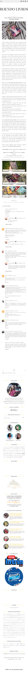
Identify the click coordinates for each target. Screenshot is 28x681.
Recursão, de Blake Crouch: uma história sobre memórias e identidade (16, 522)
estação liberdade (13, 620)
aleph (7, 614)
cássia (8, 645)
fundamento (5, 622)
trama (14, 635)
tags (9, 457)
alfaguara (10, 614)
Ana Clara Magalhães (11, 218)
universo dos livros (19, 635)
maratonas (14, 450)
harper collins (19, 623)
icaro (15, 645)
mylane (23, 645)
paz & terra (5, 630)
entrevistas (10, 448)
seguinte (13, 633)
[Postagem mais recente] (3, 370)
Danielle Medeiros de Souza (9, 228)
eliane (6, 275)
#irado (4, 614)
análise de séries (13, 447)
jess (17, 645)
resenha (22, 202)
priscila (5, 647)
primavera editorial (6, 632)
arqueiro (19, 614)
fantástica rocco (18, 620)
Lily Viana (6, 300)
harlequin (14, 623)
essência (8, 620)
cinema (19, 447)
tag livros (5, 635)
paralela (23, 629)
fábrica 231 (9, 622)
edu (9, 645)
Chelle (6, 250)
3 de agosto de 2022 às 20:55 (11, 275)
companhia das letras (14, 617)
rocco (4, 633)
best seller (21, 615)
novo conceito (9, 629)
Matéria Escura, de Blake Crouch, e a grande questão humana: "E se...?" (16, 530)
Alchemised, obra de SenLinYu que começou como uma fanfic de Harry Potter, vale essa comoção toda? (15, 514)
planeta (23, 630)
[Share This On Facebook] (12, 200)
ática (15, 637)
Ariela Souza (7, 310)
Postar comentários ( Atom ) (10, 372)
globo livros (5, 623)
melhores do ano (20, 450)
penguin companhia (11, 630)
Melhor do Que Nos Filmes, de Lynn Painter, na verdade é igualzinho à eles (16, 545)
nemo (16, 627)
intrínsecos (11, 625)
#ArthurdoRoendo (6, 643)
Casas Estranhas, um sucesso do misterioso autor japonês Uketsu (15, 537)
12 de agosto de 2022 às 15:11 (14, 320)
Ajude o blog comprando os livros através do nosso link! (14, 157)
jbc (14, 625)
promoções (5, 453)
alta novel (14, 614)
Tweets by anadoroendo (14, 607)
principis (12, 632)
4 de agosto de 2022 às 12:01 (13, 300)
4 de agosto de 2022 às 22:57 (13, 310)
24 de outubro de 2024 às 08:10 (19, 342)
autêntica (7, 615)
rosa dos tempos (8, 633)
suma (20, 633)
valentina (23, 635)
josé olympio (18, 625)
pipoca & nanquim (18, 630)
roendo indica (14, 455)
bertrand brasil (16, 615)
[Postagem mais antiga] (25, 370)
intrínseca (16, 202)
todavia (8, 635)
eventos (20, 448)
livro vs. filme (7, 450)
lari (20, 645)
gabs (13, 645)
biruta (24, 615)
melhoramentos (11, 627)
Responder (7, 213)
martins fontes (6, 627)
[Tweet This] (14, 200)
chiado (7, 617)
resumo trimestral (6, 455)
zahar (14, 637)
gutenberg (10, 623)
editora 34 (5, 620)
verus (9, 637)
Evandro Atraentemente (9, 331)
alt (12, 614)
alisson (15, 643)
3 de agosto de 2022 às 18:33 (18, 228)
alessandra (11, 643)
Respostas (7, 215)
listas (24, 448)
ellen (11, 645)
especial (15, 448)
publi (13, 453)
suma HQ (23, 633)
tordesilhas (11, 635)
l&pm (22, 625)
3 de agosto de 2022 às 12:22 (12, 208)
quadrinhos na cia (17, 632)
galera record (15, 622)
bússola (4, 617)
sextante (17, 633)
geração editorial (22, 622)
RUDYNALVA (7, 320)
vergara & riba (5, 637)
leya (24, 625)
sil (9, 647)
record (23, 632)
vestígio (11, 637)
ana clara (10, 202)
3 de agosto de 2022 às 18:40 (12, 250)
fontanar (23, 620)
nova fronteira (19, 627)
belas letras (11, 615)
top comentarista (15, 457)
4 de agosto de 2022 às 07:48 (13, 285)
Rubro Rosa (7, 285)
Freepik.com (17, 659)
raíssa (8, 647)
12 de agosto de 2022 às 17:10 (17, 331)
